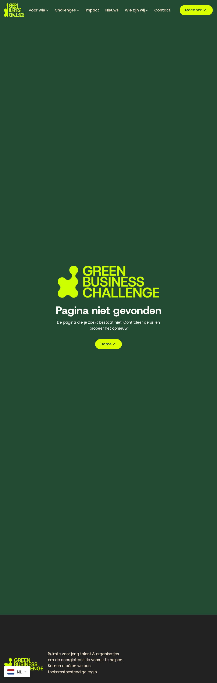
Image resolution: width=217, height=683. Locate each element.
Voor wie (37, 10)
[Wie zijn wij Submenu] (146, 10)
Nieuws (112, 10)
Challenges (65, 10)
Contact (162, 10)
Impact (92, 10)
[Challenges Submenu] (77, 10)
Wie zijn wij (135, 10)
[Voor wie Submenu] (47, 10)
